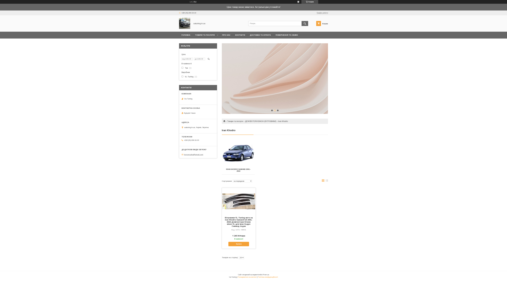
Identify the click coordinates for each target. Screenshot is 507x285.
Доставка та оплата (260, 35)
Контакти (240, 35)
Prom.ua (266, 275)
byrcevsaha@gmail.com (193, 155)
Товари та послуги (205, 35)
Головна (185, 35)
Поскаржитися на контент (247, 277)
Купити (238, 244)
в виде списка (327, 181)
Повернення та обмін (287, 35)
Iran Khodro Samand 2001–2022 (238, 170)
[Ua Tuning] (184, 28)
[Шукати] (305, 23)
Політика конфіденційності (268, 277)
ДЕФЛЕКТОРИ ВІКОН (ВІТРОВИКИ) (260, 121)
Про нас (226, 35)
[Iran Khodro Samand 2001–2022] (238, 153)
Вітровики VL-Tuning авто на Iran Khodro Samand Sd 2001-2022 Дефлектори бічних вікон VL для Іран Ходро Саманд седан (239, 222)
